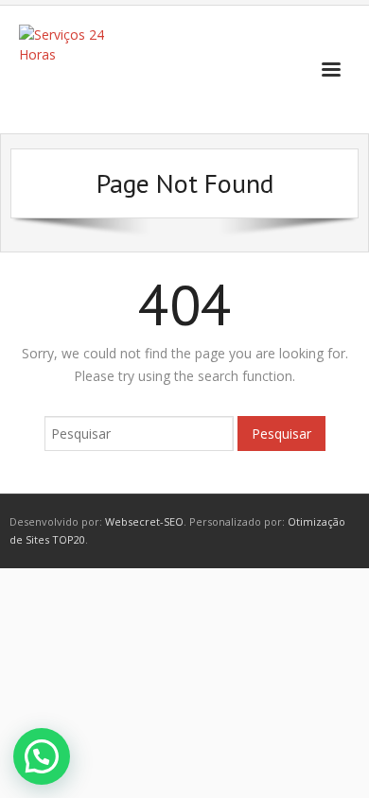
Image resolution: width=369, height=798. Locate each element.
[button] (41, 756)
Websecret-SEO (144, 521)
